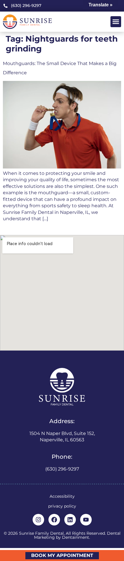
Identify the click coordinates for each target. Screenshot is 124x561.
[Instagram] (38, 519)
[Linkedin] (70, 519)
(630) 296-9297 (62, 469)
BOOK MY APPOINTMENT (62, 555)
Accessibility (62, 496)
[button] (115, 21)
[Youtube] (86, 519)
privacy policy (62, 506)
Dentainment (75, 537)
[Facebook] (54, 519)
